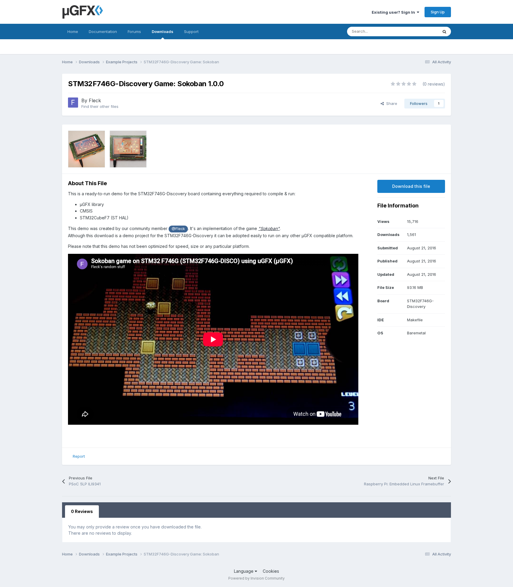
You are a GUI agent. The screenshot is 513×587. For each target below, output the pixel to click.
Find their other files (99, 106)
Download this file (411, 186)
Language (244, 571)
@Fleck (178, 228)
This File (422, 31)
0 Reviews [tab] (82, 511)
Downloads (162, 31)
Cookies (271, 571)
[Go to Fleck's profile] (73, 102)
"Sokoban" (269, 228)
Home (72, 31)
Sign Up (438, 12)
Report (79, 456)
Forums (134, 31)
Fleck (95, 100)
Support (191, 31)
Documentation (103, 31)
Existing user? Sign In (394, 12)
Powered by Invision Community (256, 578)
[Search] (444, 31)
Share (390, 103)
